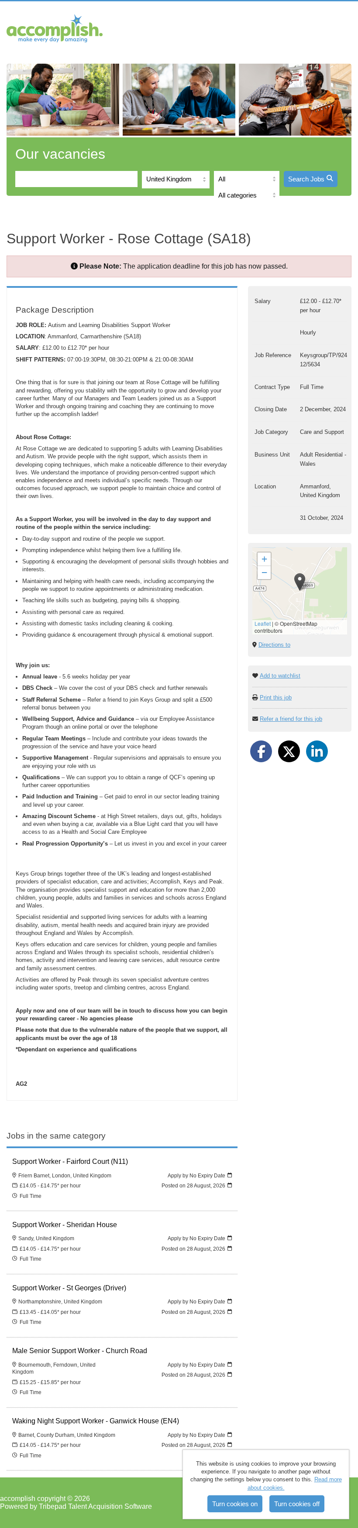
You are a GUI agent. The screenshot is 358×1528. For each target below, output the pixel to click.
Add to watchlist (280, 675)
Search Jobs (306, 179)
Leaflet (263, 623)
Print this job (276, 697)
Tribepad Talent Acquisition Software (95, 1506)
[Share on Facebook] (261, 751)
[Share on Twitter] (289, 751)
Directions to (274, 644)
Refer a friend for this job (291, 719)
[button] (299, 582)
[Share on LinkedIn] (317, 751)
